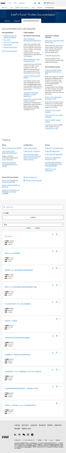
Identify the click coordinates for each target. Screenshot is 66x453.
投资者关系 (42, 425)
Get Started (8, 236)
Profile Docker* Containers (32, 151)
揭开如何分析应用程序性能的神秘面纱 (18, 338)
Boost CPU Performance (9, 148)
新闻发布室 (58, 425)
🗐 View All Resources (30, 177)
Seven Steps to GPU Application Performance (9, 152)
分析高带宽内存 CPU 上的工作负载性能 (19, 304)
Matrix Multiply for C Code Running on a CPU (32, 60)
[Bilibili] (28, 434)
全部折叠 (37, 228)
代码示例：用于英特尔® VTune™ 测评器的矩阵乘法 (20, 405)
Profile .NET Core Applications (54, 148)
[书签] (57, 234)
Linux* (4, 159)
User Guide (6, 40)
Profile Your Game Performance (50, 170)
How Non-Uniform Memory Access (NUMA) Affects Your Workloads (53, 164)
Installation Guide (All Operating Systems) (9, 36)
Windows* (10, 159)
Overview (7, 21)
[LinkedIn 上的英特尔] (15, 434)
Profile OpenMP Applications (54, 154)
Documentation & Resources (31, 21)
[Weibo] (19, 434)
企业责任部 (33, 425)
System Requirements (10, 47)
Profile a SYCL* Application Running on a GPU (53, 98)
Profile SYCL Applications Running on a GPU (53, 158)
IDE (57, 128)
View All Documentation (9, 51)
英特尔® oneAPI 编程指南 (12, 253)
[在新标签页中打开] (53, 234)
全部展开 (28, 228)
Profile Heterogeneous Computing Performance (9, 163)
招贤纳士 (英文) (26, 429)
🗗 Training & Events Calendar (33, 180)
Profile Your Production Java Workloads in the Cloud (11, 191)
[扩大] (60, 234)
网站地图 (17, 429)
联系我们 (50, 425)
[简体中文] (39, 3)
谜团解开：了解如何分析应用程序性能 (18, 355)
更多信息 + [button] (22, 3)
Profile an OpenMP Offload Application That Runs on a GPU (53, 71)
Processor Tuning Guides (11, 42)
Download (16, 21)
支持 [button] (15, 3)
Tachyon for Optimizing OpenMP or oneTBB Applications (31, 94)
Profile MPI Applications (52, 55)
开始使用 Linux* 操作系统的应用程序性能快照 (19, 270)
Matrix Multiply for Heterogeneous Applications (32, 40)
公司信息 (17, 425)
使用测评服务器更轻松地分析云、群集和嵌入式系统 (22, 388)
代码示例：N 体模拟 (11, 321)
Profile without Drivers (30, 148)
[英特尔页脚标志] (5, 437)
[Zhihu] (32, 434)
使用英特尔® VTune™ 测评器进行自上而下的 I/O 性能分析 (24, 371)
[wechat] (23, 434)
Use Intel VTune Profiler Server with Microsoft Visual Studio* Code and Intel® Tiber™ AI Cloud (32, 157)
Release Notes (7, 45)
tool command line (52, 127)
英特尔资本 (25, 425)
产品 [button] (10, 3)
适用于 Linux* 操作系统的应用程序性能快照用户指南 (21, 287)
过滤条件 (33, 217)
